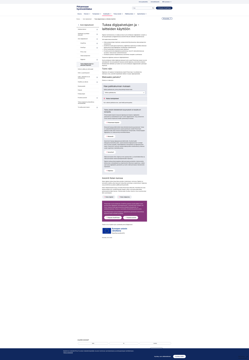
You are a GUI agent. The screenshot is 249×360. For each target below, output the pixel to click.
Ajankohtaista (141, 14)
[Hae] (153, 8)
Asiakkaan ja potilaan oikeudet (83, 34)
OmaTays (83, 47)
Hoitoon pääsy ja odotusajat (85, 69)
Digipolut (82, 59)
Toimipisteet (96, 14)
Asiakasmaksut (82, 29)
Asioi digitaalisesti (87, 19)
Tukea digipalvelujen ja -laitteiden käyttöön (87, 64)
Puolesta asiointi (82, 97)
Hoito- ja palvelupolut (84, 72)
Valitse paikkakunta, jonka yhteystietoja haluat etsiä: (118, 89)
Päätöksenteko (129, 14)
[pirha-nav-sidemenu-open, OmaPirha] (97, 43)
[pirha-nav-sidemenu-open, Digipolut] (97, 60)
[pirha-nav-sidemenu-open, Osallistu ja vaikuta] (97, 82)
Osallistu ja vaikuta (83, 82)
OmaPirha (83, 43)
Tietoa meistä (117, 14)
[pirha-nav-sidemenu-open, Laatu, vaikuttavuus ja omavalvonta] (97, 77)
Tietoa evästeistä (68, 352)
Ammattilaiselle (155, 1)
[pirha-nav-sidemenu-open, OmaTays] (97, 48)
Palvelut (86, 14)
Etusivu (80, 14)
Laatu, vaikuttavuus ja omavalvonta (84, 77)
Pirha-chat (83, 52)
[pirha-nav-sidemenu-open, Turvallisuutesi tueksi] (97, 107)
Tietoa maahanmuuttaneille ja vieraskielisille (86, 102)
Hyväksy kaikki (179, 356)
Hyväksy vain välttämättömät (162, 356)
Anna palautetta (143, 1)
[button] (93, 343)
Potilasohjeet (81, 93)
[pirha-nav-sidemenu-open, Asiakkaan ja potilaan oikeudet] (97, 34)
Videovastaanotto (85, 55)
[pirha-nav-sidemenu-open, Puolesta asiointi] (97, 98)
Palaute (80, 90)
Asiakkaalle (106, 14)
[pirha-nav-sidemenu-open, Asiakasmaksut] (97, 29)
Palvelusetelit (81, 86)
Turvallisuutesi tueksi (84, 107)
